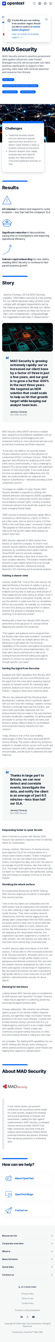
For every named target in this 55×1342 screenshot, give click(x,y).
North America (28, 92)
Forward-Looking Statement (27, 1310)
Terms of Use (27, 1298)
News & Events (10, 1259)
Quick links (8, 1267)
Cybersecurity (10, 92)
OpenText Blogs (24, 1194)
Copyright (8, 1323)
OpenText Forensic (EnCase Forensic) (20, 86)
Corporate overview (12, 1243)
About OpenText (24, 1178)
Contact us (21, 1210)
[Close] (46, 19)
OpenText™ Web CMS (33, 1332)
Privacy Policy (27, 1294)
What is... (7, 1251)
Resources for (9, 1235)
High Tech (8, 79)
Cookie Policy (27, 1303)
